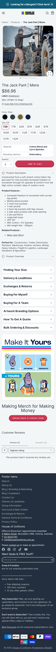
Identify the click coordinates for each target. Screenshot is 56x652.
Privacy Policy (9, 521)
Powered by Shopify (42, 647)
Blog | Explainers (11, 493)
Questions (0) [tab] (41, 443)
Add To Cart (34, 164)
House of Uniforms (22, 647)
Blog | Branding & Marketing (17, 489)
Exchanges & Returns (13, 513)
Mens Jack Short (15, 235)
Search (5, 481)
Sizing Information (11, 505)
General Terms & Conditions (17, 517)
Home (5, 22)
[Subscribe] (51, 559)
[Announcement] (28, 4)
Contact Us (8, 497)
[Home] (28, 13)
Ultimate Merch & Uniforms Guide (27, 418)
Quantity (5, 159)
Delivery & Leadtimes (13, 501)
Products (15, 22)
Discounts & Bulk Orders (15, 509)
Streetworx (13, 96)
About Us (7, 485)
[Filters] (4, 450)
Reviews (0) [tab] (15, 443)
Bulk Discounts (9, 627)
